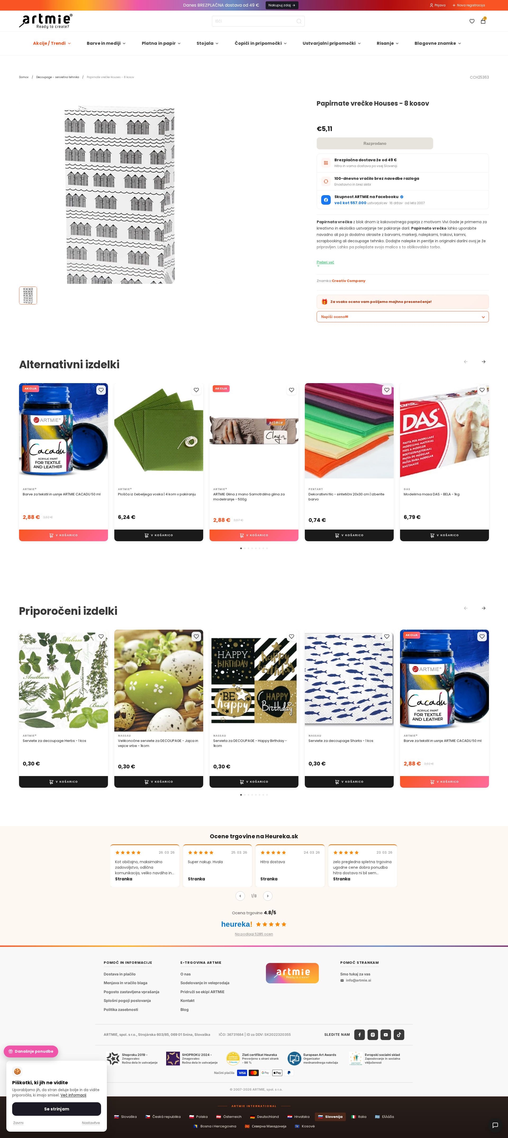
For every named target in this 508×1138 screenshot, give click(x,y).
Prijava (440, 5)
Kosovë (305, 1126)
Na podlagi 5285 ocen (254, 934)
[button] (241, 548)
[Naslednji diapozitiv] (193, 434)
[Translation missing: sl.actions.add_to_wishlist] (101, 390)
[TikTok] (399, 1034)
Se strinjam (56, 1109)
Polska (198, 1116)
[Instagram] (373, 1034)
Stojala (205, 43)
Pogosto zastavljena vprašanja (131, 991)
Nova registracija (471, 5)
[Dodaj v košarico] (63, 535)
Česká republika (163, 1116)
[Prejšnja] (240, 896)
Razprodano (375, 143)
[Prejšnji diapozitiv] (123, 434)
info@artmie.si (358, 980)
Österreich (229, 1116)
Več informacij (73, 1095)
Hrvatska (298, 1116)
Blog (184, 1009)
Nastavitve (91, 1123)
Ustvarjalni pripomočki (329, 43)
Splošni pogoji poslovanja (127, 1000)
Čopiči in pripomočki (258, 43)
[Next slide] (483, 361)
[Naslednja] (268, 896)
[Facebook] (359, 1034)
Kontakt (187, 1000)
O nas (185, 974)
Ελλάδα (384, 1116)
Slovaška (125, 1116)
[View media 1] (28, 295)
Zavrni (18, 1123)
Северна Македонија (265, 1126)
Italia (358, 1116)
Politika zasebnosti (121, 1009)
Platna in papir (159, 43)
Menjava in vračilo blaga (125, 983)
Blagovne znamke (435, 43)
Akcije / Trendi (49, 43)
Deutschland (264, 1116)
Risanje (385, 43)
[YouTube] (385, 1034)
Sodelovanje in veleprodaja (204, 983)
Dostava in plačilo (120, 974)
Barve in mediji (104, 43)
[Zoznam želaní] (472, 21)
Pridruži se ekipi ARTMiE (202, 991)
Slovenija (330, 1116)
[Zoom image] (119, 200)
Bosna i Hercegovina (214, 1126)
